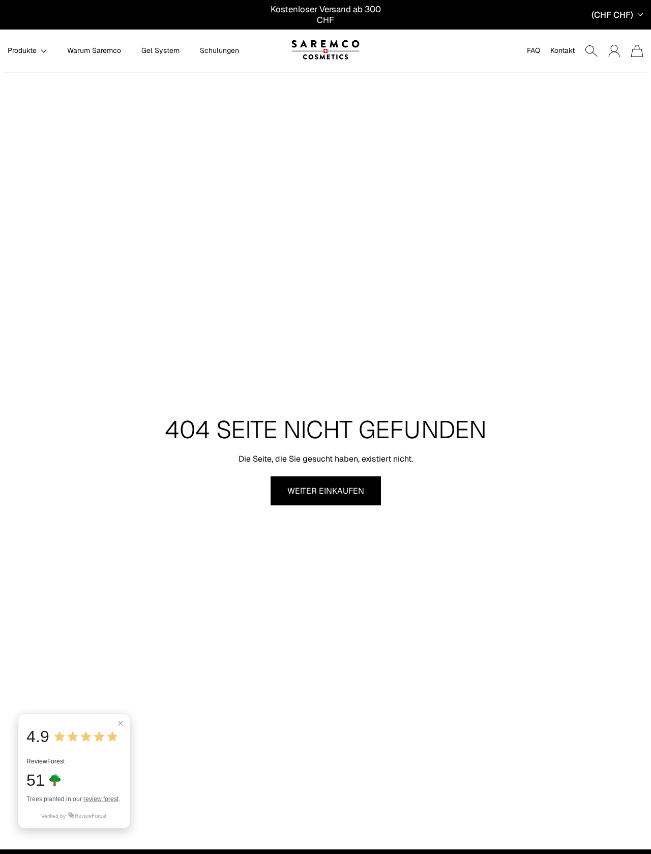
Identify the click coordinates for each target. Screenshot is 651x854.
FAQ (533, 50)
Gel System (160, 50)
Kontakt (562, 50)
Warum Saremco (94, 50)
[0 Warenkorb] (637, 51)
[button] (27, 50)
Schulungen (219, 50)
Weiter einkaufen (325, 491)
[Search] (591, 51)
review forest (101, 799)
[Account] (614, 51)
